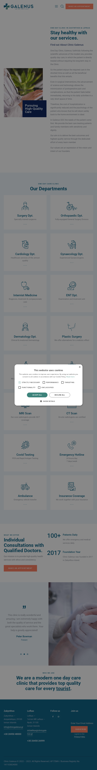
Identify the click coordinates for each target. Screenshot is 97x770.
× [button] (80, 367)
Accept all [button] (37, 395)
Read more (70, 377)
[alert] (48, 385)
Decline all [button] (60, 395)
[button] (48, 401)
